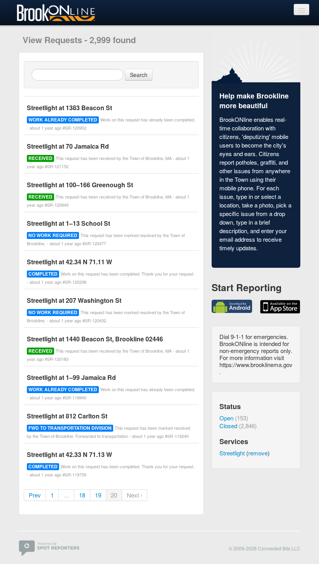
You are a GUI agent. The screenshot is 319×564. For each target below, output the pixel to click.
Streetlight (232, 453)
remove (258, 453)
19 (98, 495)
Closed (228, 426)
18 (82, 495)
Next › (134, 495)
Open (226, 418)
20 (114, 495)
